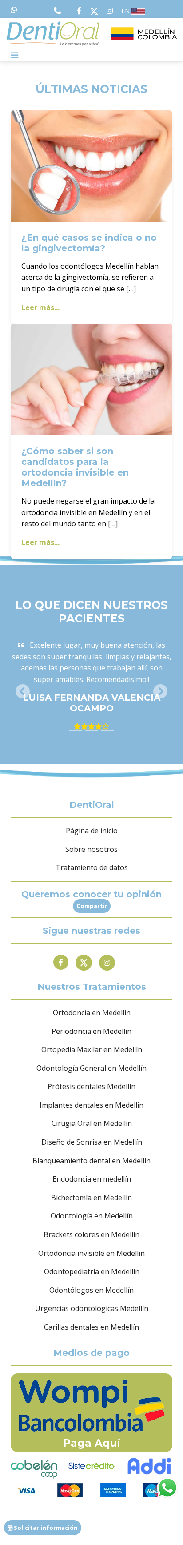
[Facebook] (60, 962)
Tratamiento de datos (92, 867)
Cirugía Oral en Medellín (92, 1123)
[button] (23, 691)
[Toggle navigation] (14, 55)
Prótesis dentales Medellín (91, 1086)
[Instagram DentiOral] (109, 11)
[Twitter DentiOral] (96, 11)
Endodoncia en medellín (91, 1179)
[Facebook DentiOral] (80, 11)
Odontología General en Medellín (91, 1068)
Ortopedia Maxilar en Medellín (91, 1049)
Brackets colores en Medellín (91, 1234)
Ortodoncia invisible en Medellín (91, 1253)
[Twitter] (84, 962)
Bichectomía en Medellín (91, 1197)
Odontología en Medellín (92, 1216)
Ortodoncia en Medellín (92, 1012)
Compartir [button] (91, 906)
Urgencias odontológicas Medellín (91, 1308)
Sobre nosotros (91, 849)
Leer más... (40, 307)
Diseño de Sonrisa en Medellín (91, 1142)
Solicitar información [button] (45, 1528)
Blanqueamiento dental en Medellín (91, 1161)
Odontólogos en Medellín (91, 1290)
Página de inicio (92, 830)
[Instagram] (107, 962)
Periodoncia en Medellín (91, 1031)
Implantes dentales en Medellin (91, 1105)
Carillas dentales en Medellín (91, 1327)
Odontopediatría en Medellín (91, 1271)
